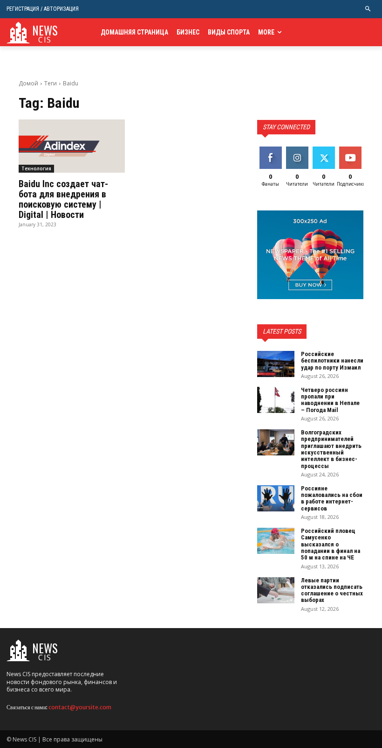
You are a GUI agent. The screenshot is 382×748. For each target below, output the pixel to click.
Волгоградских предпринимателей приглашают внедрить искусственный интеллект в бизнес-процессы (331, 449)
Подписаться (357, 150)
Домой (28, 83)
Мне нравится (271, 154)
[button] (368, 9)
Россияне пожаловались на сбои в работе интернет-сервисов (331, 498)
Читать (297, 150)
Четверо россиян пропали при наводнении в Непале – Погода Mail (330, 399)
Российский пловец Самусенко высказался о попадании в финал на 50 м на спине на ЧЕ (330, 544)
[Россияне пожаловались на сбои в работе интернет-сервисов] (275, 498)
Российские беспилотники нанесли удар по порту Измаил (332, 360)
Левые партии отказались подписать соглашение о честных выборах (332, 590)
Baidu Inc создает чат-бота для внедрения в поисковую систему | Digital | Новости (63, 199)
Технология (36, 168)
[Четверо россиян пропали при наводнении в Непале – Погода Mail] (275, 400)
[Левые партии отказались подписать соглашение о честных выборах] (275, 590)
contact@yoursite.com (79, 707)
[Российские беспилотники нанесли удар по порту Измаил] (275, 364)
